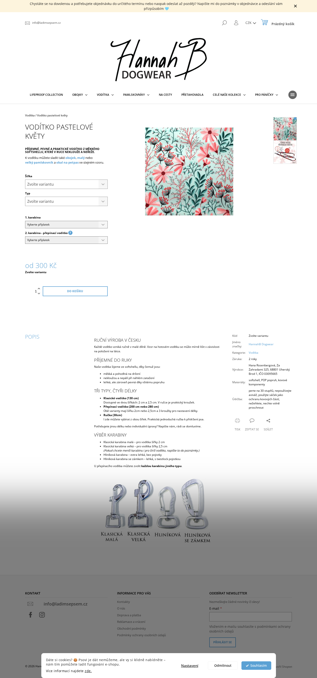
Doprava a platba (129, 615)
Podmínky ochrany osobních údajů (141, 635)
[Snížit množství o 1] (39, 293)
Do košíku (75, 291)
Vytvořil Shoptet (282, 667)
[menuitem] (46, 95)
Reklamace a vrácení (131, 622)
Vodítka (253, 353)
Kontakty (123, 602)
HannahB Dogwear (261, 344)
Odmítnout (222, 665)
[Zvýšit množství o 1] (39, 288)
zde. (88, 671)
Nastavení (189, 665)
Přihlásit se (222, 642)
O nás (121, 608)
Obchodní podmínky (131, 628)
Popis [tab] (32, 336)
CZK (248, 22)
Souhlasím (258, 665)
